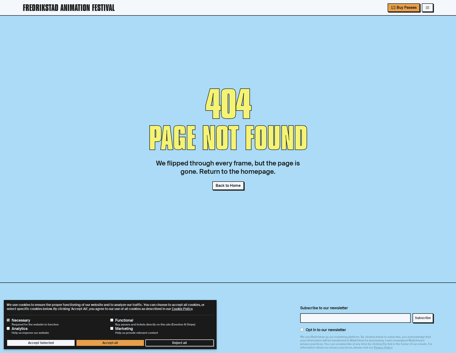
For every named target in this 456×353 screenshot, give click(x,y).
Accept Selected (41, 343)
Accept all (110, 343)
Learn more (392, 340)
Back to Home (228, 185)
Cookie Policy (182, 309)
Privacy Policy (383, 347)
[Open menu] (427, 7)
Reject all (179, 343)
